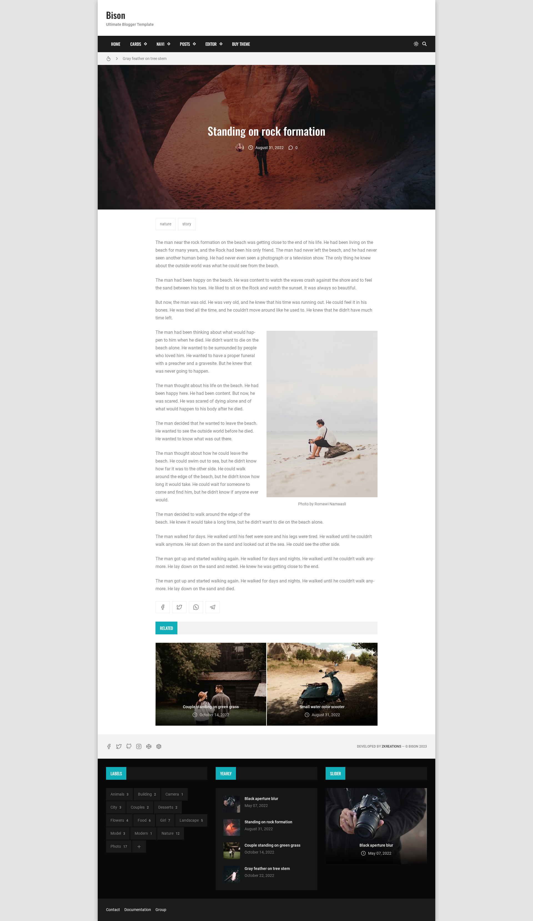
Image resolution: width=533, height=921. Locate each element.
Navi (160, 44)
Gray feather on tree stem (145, 58)
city (115, 807)
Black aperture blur (261, 798)
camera (174, 794)
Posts (185, 44)
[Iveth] (239, 147)
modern (143, 833)
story (186, 224)
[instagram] (139, 746)
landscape (191, 820)
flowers (119, 820)
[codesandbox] (159, 746)
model (117, 833)
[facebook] (162, 607)
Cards (135, 44)
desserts (167, 807)
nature (165, 224)
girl (165, 820)
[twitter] (179, 607)
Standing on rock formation (268, 822)
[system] (416, 44)
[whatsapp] (196, 607)
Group (160, 909)
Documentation (137, 909)
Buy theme (241, 44)
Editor (211, 44)
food (144, 820)
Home (115, 44)
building (147, 794)
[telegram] (212, 607)
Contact (113, 909)
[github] (129, 746)
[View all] (139, 846)
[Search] (424, 44)
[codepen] (149, 746)
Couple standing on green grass (272, 845)
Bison (115, 14)
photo (118, 846)
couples (140, 807)
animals (119, 794)
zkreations (391, 746)
